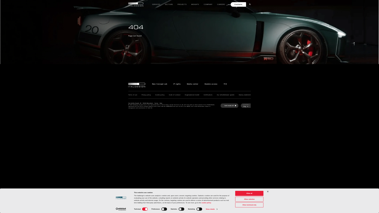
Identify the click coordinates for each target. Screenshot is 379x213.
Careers (221, 4)
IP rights (177, 84)
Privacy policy (146, 95)
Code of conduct (175, 95)
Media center (192, 84)
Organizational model (192, 95)
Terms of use (132, 95)
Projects (182, 4)
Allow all (249, 193)
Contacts (238, 4)
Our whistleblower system (225, 95)
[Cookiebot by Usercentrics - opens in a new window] (121, 209)
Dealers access (211, 84)
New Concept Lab (159, 84)
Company (208, 4)
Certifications (208, 95)
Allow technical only (249, 205)
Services (156, 4)
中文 (225, 84)
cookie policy (206, 203)
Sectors (169, 4)
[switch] (164, 209)
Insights (195, 4)
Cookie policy (159, 95)
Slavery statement (245, 95)
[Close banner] (267, 191)
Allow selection (249, 199)
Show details (210, 209)
